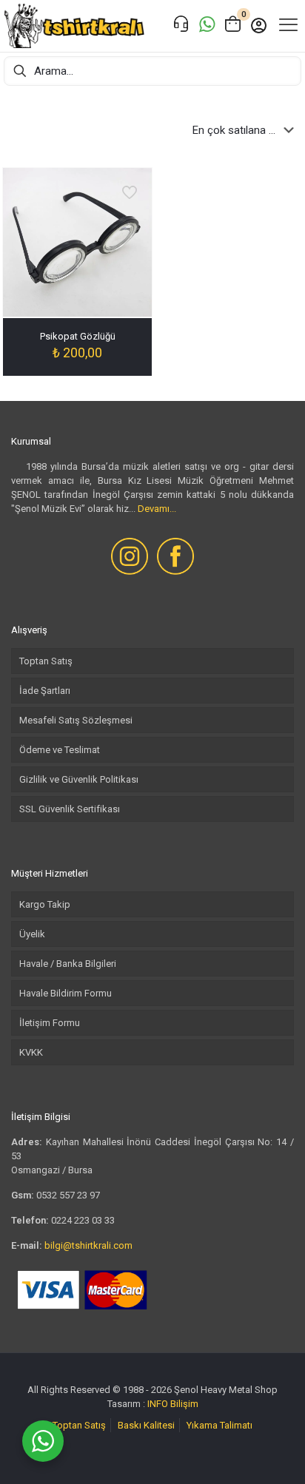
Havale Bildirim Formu (65, 993)
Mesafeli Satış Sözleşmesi (76, 720)
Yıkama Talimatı (219, 1425)
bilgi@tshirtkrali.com (88, 1245)
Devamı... (157, 508)
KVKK (31, 1052)
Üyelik (32, 934)
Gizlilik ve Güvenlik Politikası (78, 779)
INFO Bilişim (172, 1403)
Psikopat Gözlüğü (77, 336)
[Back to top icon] (274, 1453)
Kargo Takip (44, 904)
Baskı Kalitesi (146, 1425)
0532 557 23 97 (68, 1195)
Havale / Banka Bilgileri (67, 963)
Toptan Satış (46, 661)
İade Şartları (44, 690)
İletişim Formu (49, 1022)
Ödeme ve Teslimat (59, 749)
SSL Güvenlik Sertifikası (69, 808)
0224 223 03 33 (83, 1220)
